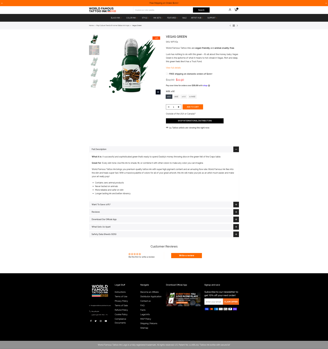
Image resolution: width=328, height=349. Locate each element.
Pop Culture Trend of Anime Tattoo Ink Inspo (112, 25)
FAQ (142, 305)
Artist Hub (196, 18)
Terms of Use (121, 296)
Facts (143, 310)
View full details (173, 68)
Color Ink (131, 18)
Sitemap (144, 328)
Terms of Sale (121, 305)
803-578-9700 (95, 311)
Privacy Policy (121, 301)
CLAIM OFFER (231, 301)
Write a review (186, 255)
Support (211, 18)
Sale (184, 18)
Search (201, 10)
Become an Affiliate (149, 292)
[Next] (157, 65)
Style (144, 18)
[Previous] (105, 65)
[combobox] (163, 10)
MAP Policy (145, 319)
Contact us (145, 301)
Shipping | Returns (148, 323)
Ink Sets (157, 18)
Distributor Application (150, 296)
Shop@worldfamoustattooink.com (101, 305)
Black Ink (115, 18)
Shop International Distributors (195, 121)
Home (91, 25)
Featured (171, 18)
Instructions (120, 292)
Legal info (145, 314)
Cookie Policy (121, 314)
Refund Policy (121, 310)
